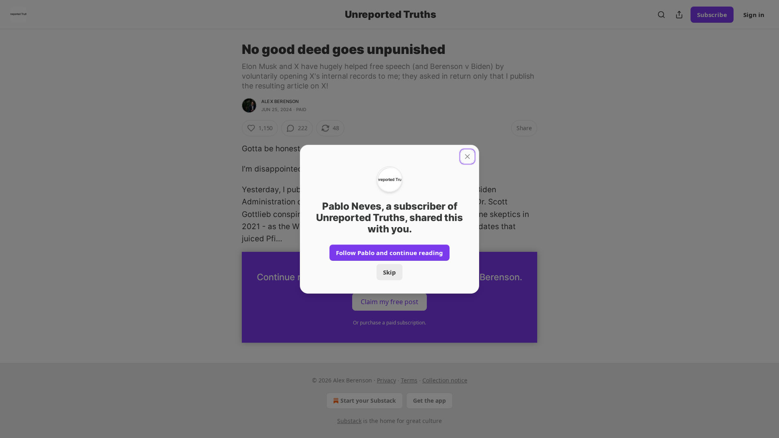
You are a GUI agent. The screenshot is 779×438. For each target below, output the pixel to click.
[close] (467, 156)
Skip (389, 272)
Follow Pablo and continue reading (389, 253)
